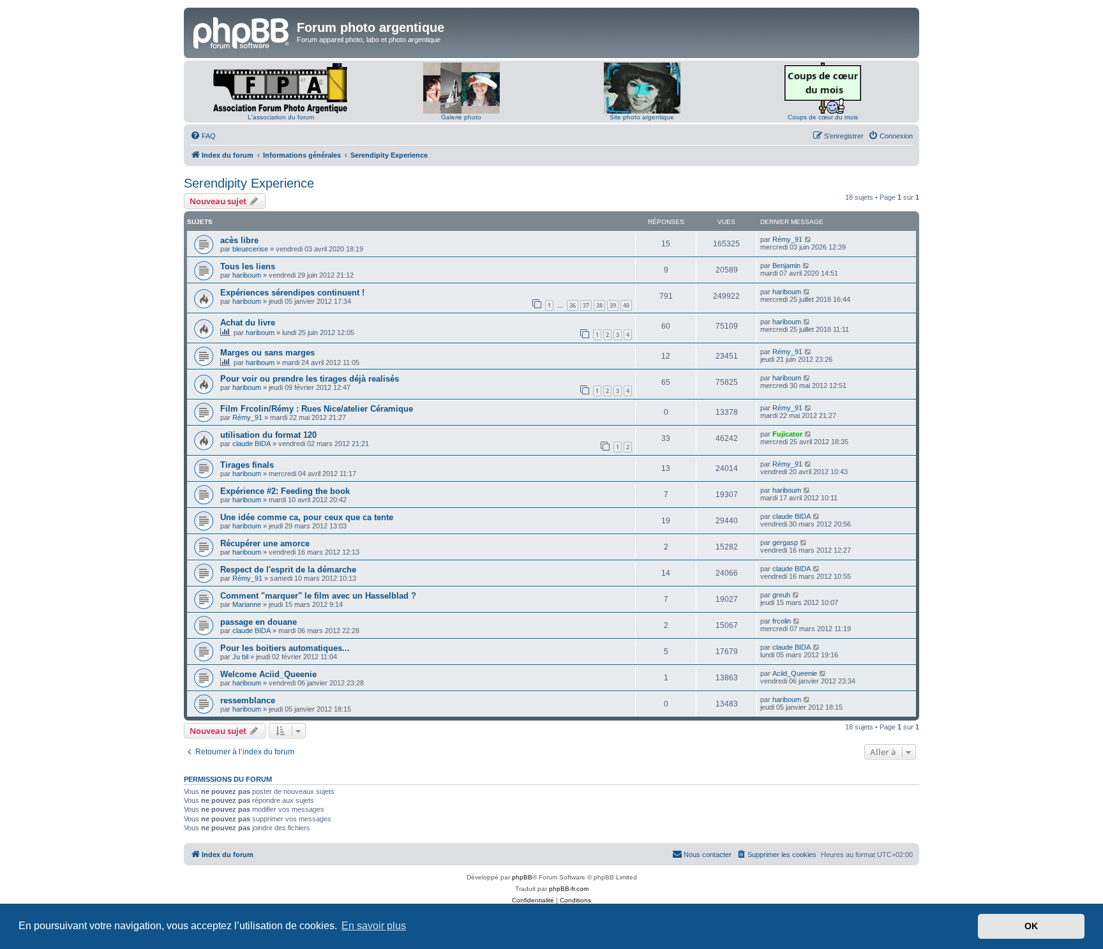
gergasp (785, 542)
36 (572, 305)
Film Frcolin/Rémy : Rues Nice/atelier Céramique (316, 409)
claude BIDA (251, 443)
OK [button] (1031, 926)
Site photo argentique (642, 117)
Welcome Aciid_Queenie (268, 674)
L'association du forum (281, 117)
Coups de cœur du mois (823, 117)
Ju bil (240, 657)
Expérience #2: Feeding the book (285, 491)
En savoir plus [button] (373, 925)
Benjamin (786, 265)
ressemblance (247, 700)
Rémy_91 (787, 239)
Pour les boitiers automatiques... (285, 648)
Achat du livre (247, 322)
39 (613, 305)
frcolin (781, 621)
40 (626, 305)
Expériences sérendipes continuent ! (292, 292)
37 (586, 305)
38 (599, 305)
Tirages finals (247, 465)
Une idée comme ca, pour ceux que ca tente (306, 517)
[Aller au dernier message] (808, 239)
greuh (781, 595)
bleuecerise (250, 249)
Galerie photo (461, 117)
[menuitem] (203, 136)
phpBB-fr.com (569, 888)
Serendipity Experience (249, 183)
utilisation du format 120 (268, 435)
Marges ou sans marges (267, 352)
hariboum (246, 275)
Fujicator (787, 434)
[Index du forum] (242, 31)
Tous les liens (247, 266)
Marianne (246, 604)
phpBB (522, 877)
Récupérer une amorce (265, 543)
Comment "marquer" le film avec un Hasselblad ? (318, 596)
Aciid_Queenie (794, 673)
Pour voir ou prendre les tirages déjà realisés (309, 379)
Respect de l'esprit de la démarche (288, 569)
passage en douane (258, 622)
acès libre (239, 240)
